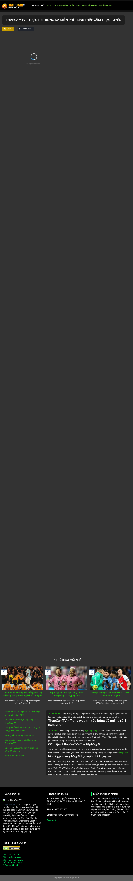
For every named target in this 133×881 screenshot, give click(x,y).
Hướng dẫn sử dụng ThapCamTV (19, 735)
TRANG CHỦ (38, 5)
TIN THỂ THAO (89, 5)
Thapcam (114, 799)
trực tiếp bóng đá (92, 731)
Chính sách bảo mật (12, 854)
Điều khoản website (12, 857)
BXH (49, 5)
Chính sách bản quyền (13, 860)
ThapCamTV (53, 731)
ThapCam (123, 753)
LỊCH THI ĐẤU (61, 5)
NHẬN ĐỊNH (105, 5)
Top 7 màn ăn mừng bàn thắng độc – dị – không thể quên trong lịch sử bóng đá (22, 694)
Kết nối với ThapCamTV (15, 756)
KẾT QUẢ (75, 5)
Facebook (51, 820)
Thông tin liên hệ (10, 865)
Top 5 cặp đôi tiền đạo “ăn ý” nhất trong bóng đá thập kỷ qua (66, 694)
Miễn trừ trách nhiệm (12, 863)
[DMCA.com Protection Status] (11, 848)
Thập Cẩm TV (54, 714)
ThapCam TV (9, 804)
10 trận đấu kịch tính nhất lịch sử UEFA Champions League (110, 694)
